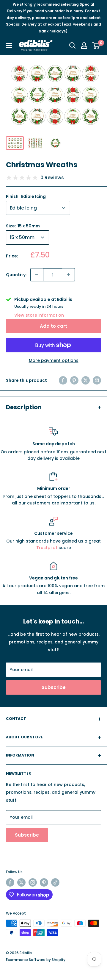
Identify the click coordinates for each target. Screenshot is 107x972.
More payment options (53, 360)
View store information (39, 315)
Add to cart (53, 326)
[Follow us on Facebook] (10, 882)
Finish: (26, 196)
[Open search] (72, 45)
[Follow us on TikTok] (55, 882)
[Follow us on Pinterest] (44, 882)
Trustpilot (47, 548)
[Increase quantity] (68, 274)
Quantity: (16, 275)
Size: (23, 226)
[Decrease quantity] (37, 274)
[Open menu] (9, 45)
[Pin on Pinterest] (74, 380)
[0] (96, 45)
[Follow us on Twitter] (21, 882)
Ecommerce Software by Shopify (35, 959)
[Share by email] (97, 380)
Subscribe (54, 687)
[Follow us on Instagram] (33, 882)
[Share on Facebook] (63, 380)
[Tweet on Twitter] (85, 380)
